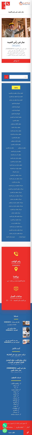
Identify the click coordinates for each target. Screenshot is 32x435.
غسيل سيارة (15, 390)
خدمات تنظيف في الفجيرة (15, 175)
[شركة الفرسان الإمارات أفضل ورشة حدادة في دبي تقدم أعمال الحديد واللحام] (24, 3)
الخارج (15, 402)
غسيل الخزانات (22, 237)
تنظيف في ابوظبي (22, 148)
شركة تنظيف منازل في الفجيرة (16, 230)
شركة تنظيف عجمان (15, 213)
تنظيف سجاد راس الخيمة (15, 130)
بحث (6, 77)
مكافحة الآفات (15, 383)
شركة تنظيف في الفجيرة (15, 219)
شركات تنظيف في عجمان (15, 199)
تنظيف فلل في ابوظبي (16, 141)
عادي (14, 396)
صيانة (15, 392)
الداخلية (15, 400)
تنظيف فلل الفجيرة (16, 137)
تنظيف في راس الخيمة (16, 151)
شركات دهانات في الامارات (16, 209)
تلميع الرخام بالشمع (16, 113)
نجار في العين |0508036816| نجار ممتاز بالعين (16, 369)
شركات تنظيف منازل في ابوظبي (16, 202)
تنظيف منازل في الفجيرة (15, 161)
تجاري (15, 394)
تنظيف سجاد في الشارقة (15, 134)
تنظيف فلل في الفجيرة (16, 144)
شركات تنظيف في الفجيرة (16, 192)
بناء (15, 388)
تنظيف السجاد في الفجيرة (15, 117)
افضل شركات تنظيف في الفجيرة (16, 93)
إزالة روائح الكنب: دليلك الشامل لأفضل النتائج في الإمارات (16, 361)
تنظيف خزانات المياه (16, 127)
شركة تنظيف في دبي (15, 223)
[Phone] (4, 425)
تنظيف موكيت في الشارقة (16, 168)
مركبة (15, 385)
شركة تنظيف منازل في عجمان (15, 233)
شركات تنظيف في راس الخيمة (15, 195)
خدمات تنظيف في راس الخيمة (15, 178)
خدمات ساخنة (15, 414)
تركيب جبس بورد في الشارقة (16, 354)
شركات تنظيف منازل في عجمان (16, 206)
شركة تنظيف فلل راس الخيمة (15, 216)
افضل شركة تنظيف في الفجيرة (16, 96)
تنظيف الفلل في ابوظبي (16, 124)
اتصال (15, 404)
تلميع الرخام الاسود (16, 103)
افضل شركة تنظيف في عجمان (15, 100)
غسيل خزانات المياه (10, 237)
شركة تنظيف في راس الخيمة (16, 226)
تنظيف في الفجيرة (10, 148)
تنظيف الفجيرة (16, 120)
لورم (15, 406)
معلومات (14, 408)
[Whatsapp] (4, 430)
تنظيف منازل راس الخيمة (15, 158)
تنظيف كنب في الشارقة (16, 154)
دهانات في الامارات (16, 182)
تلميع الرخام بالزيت (16, 110)
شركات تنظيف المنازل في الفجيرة (15, 189)
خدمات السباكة (16, 172)
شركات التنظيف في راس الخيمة (16, 185)
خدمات (15, 398)
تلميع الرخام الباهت (16, 107)
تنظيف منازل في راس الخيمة (16, 165)
